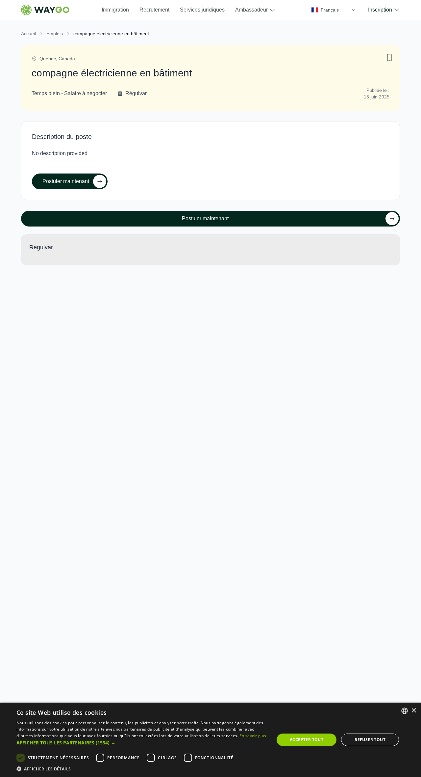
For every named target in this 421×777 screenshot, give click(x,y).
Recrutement (154, 10)
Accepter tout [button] (306, 739)
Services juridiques (202, 10)
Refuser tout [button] (370, 739)
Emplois (54, 33)
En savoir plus (252, 735)
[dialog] (210, 740)
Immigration (115, 10)
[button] (141, 742)
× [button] (413, 710)
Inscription (380, 10)
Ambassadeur (251, 10)
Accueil (28, 33)
